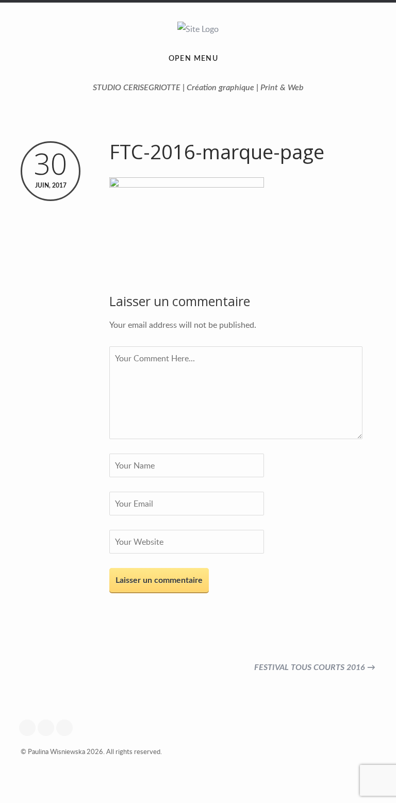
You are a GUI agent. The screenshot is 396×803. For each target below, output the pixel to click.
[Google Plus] (30, 727)
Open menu (194, 58)
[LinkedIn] (67, 727)
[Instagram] (48, 727)
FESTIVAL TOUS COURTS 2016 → (314, 667)
